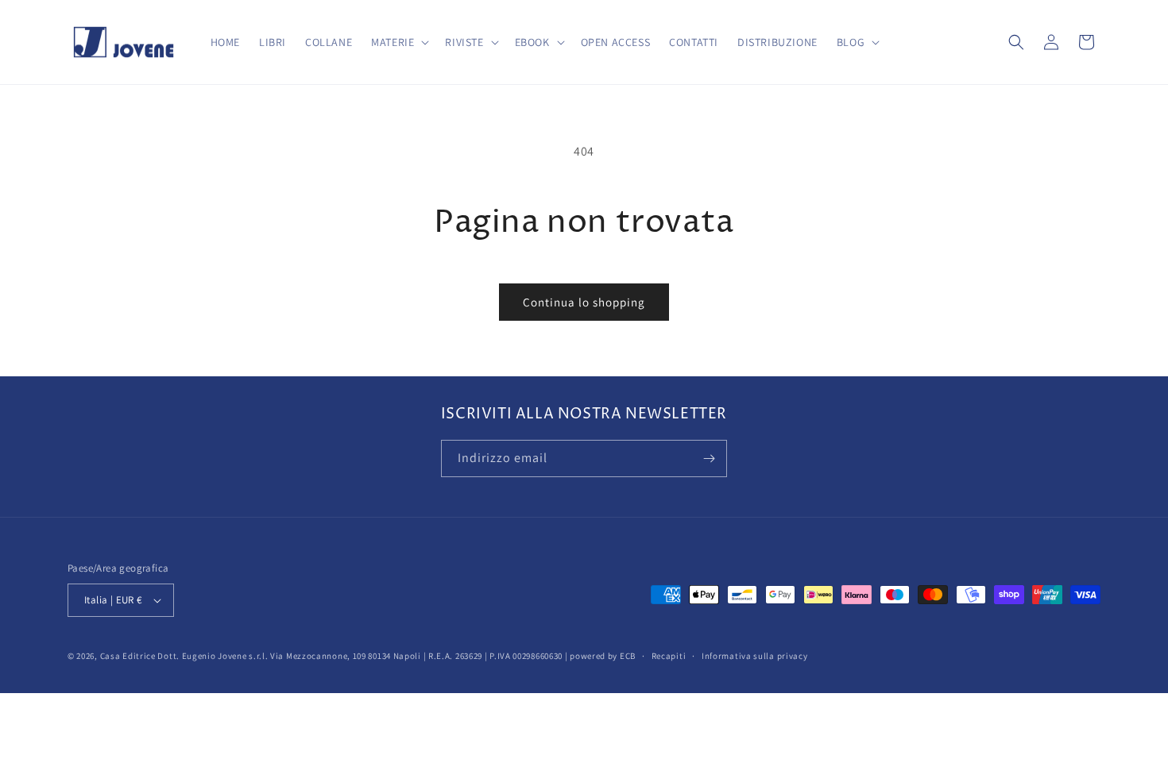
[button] (398, 42)
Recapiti (669, 655)
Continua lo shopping (584, 302)
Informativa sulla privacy (755, 655)
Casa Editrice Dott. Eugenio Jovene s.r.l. (184, 655)
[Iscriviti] (708, 458)
